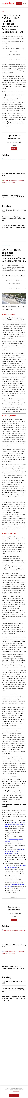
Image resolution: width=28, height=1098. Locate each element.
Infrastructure (6, 246)
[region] (14, 1092)
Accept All (14, 1095)
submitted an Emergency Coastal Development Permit (14, 851)
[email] (19, 59)
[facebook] (9, 59)
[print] (25, 59)
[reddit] (16, 59)
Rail (3, 11)
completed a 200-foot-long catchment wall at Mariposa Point (15, 824)
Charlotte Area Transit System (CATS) (13, 48)
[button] (3, 4)
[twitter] (14, 59)
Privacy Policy (16, 1091)
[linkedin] (11, 59)
